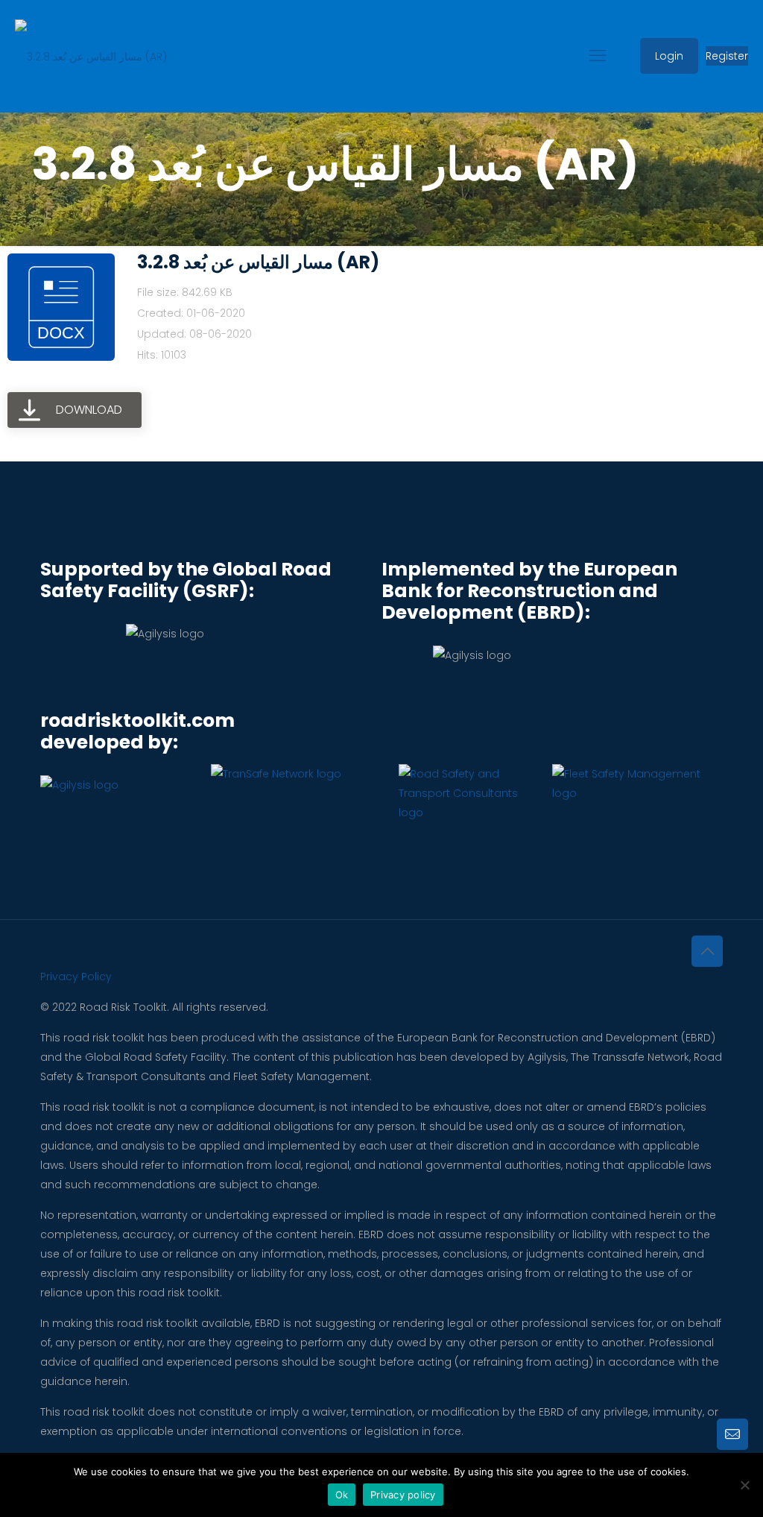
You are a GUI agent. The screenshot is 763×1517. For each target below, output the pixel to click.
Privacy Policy (76, 976)
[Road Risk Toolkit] (91, 56)
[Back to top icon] (707, 951)
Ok (342, 1495)
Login (669, 55)
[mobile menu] (597, 56)
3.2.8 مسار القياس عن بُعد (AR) (258, 262)
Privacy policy (403, 1495)
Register (727, 55)
